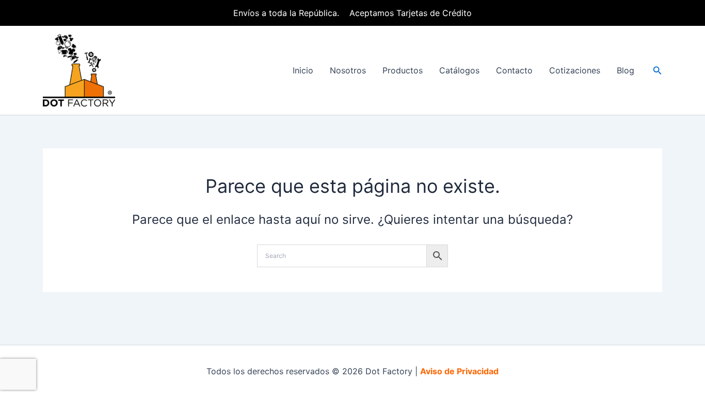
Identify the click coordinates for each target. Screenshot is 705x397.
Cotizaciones (574, 70)
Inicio (303, 70)
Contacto (514, 70)
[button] (657, 70)
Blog (625, 70)
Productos (402, 70)
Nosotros (348, 70)
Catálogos (459, 70)
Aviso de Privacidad (459, 371)
